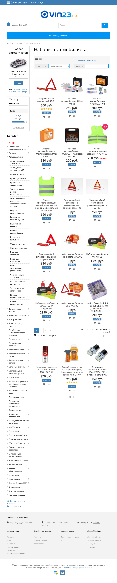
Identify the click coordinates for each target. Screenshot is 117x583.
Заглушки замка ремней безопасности (17, 192)
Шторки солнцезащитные (17, 296)
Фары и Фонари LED (18, 483)
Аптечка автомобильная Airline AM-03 (72, 101)
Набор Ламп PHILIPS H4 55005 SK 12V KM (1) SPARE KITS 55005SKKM (97, 307)
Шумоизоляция (15, 487)
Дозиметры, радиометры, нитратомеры (14, 403)
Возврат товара (40, 540)
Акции (63, 540)
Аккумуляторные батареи (16, 361)
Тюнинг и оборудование (15, 469)
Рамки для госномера (15, 260)
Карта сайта (39, 544)
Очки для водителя (18, 248)
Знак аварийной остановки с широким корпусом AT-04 (46, 257)
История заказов (94, 540)
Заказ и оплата (13, 547)
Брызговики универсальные (17, 183)
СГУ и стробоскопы (17, 443)
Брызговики (14, 377)
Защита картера (16, 410)
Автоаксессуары (17, 43)
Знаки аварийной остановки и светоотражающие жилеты (18, 202)
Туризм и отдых (16, 464)
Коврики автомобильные (17, 211)
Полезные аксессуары (15, 253)
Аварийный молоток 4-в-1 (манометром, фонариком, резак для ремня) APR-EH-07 (72, 371)
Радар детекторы (16, 319)
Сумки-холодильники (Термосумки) (16, 268)
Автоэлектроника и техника (17, 355)
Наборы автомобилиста (33, 43)
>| (50, 330)
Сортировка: (42, 66)
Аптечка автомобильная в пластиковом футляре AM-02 (46, 152)
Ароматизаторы (17, 174)
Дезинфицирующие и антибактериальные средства (18, 384)
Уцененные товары (17, 495)
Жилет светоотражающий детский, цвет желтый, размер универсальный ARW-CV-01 (46, 205)
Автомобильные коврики (16, 344)
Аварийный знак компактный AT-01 (46, 99)
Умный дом (14, 475)
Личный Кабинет (94, 537)
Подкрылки (14, 431)
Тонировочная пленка (18, 460)
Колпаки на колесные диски (17, 218)
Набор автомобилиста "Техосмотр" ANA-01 (72, 255)
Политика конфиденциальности (16, 551)
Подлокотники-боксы (18, 435)
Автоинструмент (16, 339)
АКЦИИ (12, 143)
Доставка (11, 544)
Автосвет (13, 153)
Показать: (79, 66)
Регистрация (37, 2)
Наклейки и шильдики (15, 238)
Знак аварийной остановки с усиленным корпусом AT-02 (97, 204)
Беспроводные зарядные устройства (18, 372)
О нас (9, 540)
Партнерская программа (70, 537)
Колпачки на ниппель (15, 225)
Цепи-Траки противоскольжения (17, 147)
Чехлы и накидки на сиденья (17, 282)
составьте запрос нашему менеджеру (18, 90)
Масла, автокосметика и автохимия (19, 422)
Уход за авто (14, 479)
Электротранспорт (17, 491)
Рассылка (91, 547)
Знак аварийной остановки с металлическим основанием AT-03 (72, 204)
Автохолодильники (17, 349)
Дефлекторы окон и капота (18, 391)
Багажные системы (17, 367)
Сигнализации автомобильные (16, 455)
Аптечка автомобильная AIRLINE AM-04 (97, 101)
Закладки (91, 544)
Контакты (96, 523)
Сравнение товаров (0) (86, 60)
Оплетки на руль (17, 244)
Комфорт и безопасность (15, 415)
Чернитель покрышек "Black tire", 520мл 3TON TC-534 (46, 369)
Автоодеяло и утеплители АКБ (17, 168)
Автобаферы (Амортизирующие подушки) (17, 332)
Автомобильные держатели (17, 162)
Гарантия (10, 537)
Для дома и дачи (16, 397)
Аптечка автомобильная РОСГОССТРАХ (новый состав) (72, 152)
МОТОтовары (15, 427)
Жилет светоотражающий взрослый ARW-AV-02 (97, 151)
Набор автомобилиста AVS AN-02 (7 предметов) (46, 306)
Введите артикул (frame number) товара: (18, 74)
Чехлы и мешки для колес (17, 276)
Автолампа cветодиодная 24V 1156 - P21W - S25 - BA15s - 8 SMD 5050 (97, 371)
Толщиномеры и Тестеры (16, 310)
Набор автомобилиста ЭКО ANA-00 (72, 304)
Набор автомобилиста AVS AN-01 (97, 255)
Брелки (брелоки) (18, 178)
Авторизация (20, 2)
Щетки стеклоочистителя (18, 302)
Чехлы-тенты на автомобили (17, 289)
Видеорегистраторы (18, 315)
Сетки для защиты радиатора (16, 448)
